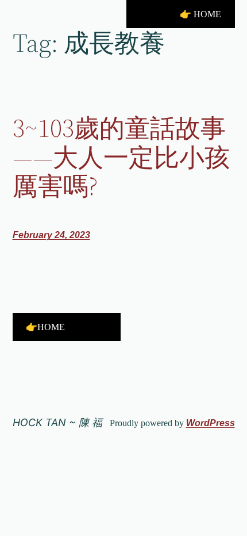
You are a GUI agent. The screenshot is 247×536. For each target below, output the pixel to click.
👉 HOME (200, 14)
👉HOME (45, 327)
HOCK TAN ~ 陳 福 (57, 422)
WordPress (210, 423)
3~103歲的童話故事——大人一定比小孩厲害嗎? (121, 157)
